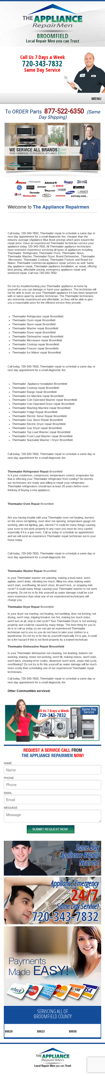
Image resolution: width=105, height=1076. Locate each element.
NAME (8, 763)
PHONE (9, 778)
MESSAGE (10, 807)
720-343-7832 (42, 63)
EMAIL (8, 793)
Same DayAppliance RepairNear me (79, 854)
